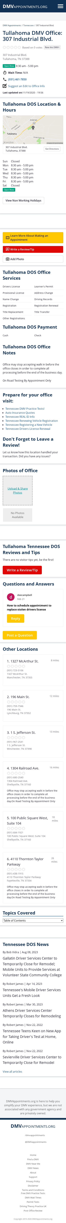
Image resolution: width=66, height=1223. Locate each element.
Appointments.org (25, 7)
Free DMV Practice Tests (33, 1193)
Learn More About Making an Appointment (29, 238)
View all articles (12, 1071)
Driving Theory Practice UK (33, 1206)
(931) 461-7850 (17, 79)
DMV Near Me (33, 1163)
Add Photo (17, 259)
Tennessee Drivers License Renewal (27, 429)
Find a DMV (33, 1159)
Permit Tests (33, 1201)
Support (33, 1176)
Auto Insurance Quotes (20, 413)
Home (33, 1155)
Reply (15, 618)
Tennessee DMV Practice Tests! (24, 409)
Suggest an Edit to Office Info (26, 86)
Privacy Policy (33, 1181)
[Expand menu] (60, 6)
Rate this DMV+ (52, 47)
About (33, 1172)
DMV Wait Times (33, 1197)
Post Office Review (33, 1210)
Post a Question (20, 635)
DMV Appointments (12, 25)
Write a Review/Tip (22, 249)
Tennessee (28, 25)
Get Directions (52, 148)
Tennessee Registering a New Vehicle (28, 425)
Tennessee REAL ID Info (20, 417)
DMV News (33, 1168)
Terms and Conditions (33, 1190)
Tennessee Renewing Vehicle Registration (31, 421)
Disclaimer (33, 1185)
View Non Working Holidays (23, 200)
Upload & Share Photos (18, 490)
